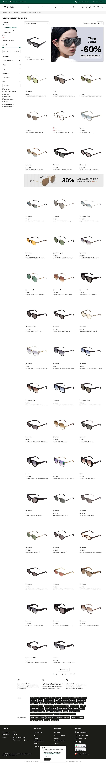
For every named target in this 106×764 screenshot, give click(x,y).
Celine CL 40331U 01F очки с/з (87, 478)
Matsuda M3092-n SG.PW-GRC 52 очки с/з (36, 133)
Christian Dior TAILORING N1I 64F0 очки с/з (91, 589)
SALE (3, 37)
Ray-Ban (61, 703)
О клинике (37, 728)
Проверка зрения (59, 741)
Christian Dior (34, 708)
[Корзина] (102, 7)
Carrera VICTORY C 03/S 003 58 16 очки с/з (37, 405)
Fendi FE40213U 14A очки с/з (87, 515)
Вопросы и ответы (59, 735)
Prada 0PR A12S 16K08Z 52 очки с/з (35, 59)
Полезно (57, 732)
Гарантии (36, 743)
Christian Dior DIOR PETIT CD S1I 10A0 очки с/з (37, 441)
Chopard (40, 706)
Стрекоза (47, 720)
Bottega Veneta (74, 706)
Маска (42, 717)
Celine (47, 708)
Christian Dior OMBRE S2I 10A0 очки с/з (63, 625)
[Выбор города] (86, 7)
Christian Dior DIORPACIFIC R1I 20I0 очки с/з (91, 552)
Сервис (56, 743)
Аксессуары (7, 32)
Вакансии (57, 728)
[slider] (3, 47)
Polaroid (55, 703)
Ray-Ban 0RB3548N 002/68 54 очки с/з (62, 258)
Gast (69, 698)
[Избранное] (93, 7)
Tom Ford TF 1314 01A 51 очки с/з (88, 294)
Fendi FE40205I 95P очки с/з (87, 133)
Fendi (70, 708)
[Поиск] (82, 7)
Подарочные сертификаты (21, 740)
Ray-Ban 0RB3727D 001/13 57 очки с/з (62, 294)
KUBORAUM (34, 714)
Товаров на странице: (89, 23)
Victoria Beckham (62, 708)
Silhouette (33, 706)
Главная (4, 12)
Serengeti (44, 698)
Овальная (39, 720)
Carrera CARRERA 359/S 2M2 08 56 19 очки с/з (64, 405)
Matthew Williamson (58, 706)
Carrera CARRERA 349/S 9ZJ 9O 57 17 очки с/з (64, 368)
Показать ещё (64, 669)
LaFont (64, 698)
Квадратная (49, 717)
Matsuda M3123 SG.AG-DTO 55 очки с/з (36, 96)
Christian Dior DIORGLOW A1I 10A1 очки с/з (37, 478)
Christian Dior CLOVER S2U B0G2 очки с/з (63, 478)
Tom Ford (83, 706)
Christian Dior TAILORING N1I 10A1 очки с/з (36, 625)
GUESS (41, 708)
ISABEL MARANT (35, 703)
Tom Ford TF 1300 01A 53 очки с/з (61, 331)
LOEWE (40, 700)
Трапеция (80, 717)
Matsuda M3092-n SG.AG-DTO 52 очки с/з (90, 96)
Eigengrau (83, 698)
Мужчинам (5, 22)
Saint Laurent (79, 703)
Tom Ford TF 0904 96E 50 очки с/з (88, 331)
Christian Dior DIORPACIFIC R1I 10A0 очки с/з (37, 589)
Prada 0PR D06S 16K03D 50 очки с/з (89, 169)
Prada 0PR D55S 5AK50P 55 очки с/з (35, 258)
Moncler (76, 708)
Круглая (74, 717)
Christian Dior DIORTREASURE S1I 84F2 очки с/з (91, 625)
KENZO (82, 708)
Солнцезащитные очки (10, 27)
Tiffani (37, 711)
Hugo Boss (72, 700)
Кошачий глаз (58, 717)
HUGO (43, 703)
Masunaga (57, 698)
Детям (4, 35)
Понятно (47, 759)
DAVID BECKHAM (49, 700)
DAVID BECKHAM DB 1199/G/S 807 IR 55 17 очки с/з (91, 405)
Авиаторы (66, 717)
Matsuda (38, 698)
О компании (38, 732)
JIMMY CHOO (64, 714)
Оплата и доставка (39, 741)
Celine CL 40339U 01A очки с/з (33, 515)
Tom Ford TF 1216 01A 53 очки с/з (34, 331)
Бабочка (33, 720)
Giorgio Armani (55, 714)
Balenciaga (53, 708)
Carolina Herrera (64, 700)
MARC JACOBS (81, 700)
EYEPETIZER (76, 698)
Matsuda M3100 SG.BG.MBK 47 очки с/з (63, 133)
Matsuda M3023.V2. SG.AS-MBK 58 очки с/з (64, 96)
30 (71, 674)
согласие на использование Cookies (51, 753)
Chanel (71, 711)
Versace (65, 711)
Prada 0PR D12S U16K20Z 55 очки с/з (62, 169)
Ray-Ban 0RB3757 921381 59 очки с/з (35, 221)
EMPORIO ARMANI (44, 714)
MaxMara (49, 711)
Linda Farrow (48, 706)
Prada (32, 711)
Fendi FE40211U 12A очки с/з (60, 552)
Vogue (42, 711)
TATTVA (51, 698)
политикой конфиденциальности (49, 755)
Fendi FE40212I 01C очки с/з (87, 441)
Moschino (72, 714)
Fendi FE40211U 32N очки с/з (33, 552)
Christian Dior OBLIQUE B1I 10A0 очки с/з (36, 662)
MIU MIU (77, 711)
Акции (15, 734)
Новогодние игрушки (8, 40)
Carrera (49, 703)
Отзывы (36, 738)
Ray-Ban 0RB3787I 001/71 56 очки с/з (35, 294)
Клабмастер (55, 720)
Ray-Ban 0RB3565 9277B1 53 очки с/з (62, 221)
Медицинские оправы (10, 30)
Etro (57, 700)
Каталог (5, 728)
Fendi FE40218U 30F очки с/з (60, 441)
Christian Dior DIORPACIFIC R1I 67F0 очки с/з (64, 589)
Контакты (78, 728)
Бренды (56, 738)
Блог (35, 735)
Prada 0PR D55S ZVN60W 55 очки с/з (89, 258)
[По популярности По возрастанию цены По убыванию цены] (52, 23)
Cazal (32, 698)
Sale (14, 732)
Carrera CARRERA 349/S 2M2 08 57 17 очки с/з (91, 368)
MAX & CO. (34, 700)
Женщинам (23, 12)
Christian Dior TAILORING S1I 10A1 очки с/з (63, 662)
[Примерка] (98, 7)
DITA (54, 711)
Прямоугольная (35, 717)
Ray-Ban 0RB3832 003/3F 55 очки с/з (89, 221)
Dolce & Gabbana (69, 703)
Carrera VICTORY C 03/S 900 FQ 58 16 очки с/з (37, 368)
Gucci (67, 706)
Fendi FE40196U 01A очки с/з (60, 515)
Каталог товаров (13, 12)
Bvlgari (59, 711)
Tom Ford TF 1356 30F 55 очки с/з (34, 169)
